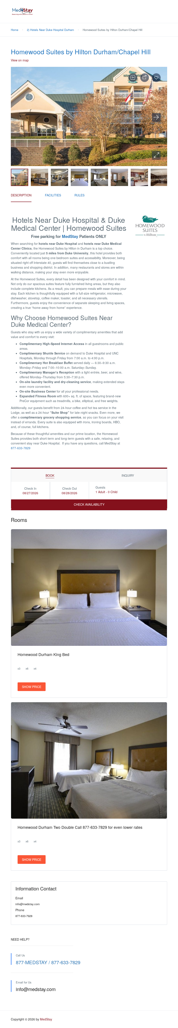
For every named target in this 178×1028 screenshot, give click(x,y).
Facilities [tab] (53, 195)
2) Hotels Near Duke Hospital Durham (50, 30)
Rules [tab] (79, 195)
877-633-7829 (20, 448)
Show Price (31, 687)
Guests (100, 487)
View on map (20, 60)
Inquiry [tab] (128, 475)
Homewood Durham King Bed (43, 654)
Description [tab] (21, 195)
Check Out (69, 488)
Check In (30, 488)
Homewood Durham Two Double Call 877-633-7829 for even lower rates (80, 827)
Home (14, 30)
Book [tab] (50, 475)
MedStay (70, 236)
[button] (156, 155)
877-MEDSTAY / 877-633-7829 (48, 962)
